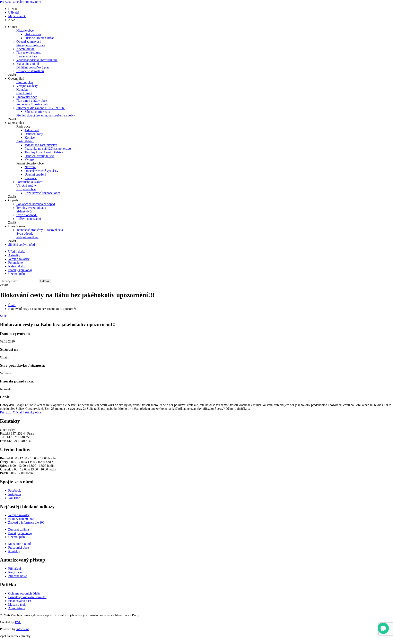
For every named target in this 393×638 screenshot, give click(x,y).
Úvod (12, 305)
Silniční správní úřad (21, 244)
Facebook (14, 490)
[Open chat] (383, 628)
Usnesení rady (34, 134)
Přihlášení (14, 568)
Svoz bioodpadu (26, 215)
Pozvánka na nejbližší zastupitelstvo (48, 148)
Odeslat (45, 281)
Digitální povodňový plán (33, 67)
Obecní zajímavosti (28, 41)
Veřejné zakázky (27, 86)
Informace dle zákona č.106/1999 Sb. (40, 108)
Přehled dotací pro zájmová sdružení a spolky (45, 115)
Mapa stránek (17, 16)
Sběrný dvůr (24, 211)
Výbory (30, 159)
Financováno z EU (20, 601)
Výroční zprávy (26, 185)
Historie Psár (33, 34)
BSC (18, 622)
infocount (22, 629)
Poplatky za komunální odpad (35, 204)
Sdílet (3, 315)
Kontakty (22, 89)
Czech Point (24, 93)
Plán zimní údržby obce (31, 100)
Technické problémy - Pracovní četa (39, 230)
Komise (30, 137)
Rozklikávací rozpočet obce (42, 193)
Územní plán (24, 82)
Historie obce (25, 30)
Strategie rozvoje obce (30, 45)
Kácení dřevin (25, 49)
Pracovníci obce (26, 97)
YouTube (14, 498)
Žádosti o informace (37, 111)
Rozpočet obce (26, 189)
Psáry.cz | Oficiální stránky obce (20, 1)
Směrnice (31, 178)
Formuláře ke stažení (29, 182)
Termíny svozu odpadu (31, 207)
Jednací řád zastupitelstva (41, 145)
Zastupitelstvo (25, 141)
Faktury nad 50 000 (21, 518)
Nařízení (30, 167)
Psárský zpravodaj (20, 270)
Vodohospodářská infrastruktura (37, 60)
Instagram (14, 494)
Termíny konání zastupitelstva (44, 152)
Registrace (15, 572)
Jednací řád (32, 130)
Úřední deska (16, 251)
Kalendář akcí (17, 266)
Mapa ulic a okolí (27, 63)
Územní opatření (35, 174)
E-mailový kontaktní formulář (27, 597)
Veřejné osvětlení (27, 237)
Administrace (16, 608)
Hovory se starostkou (30, 71)
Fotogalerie (15, 262)
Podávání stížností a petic (32, 104)
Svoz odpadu (24, 233)
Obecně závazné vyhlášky (41, 170)
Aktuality (14, 255)
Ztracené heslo (17, 576)
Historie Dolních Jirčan (39, 38)
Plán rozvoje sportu (28, 52)
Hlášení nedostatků (28, 218)
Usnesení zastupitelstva (39, 156)
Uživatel (13, 12)
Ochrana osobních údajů (24, 593)
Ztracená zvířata (26, 56)
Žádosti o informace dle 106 (26, 522)
